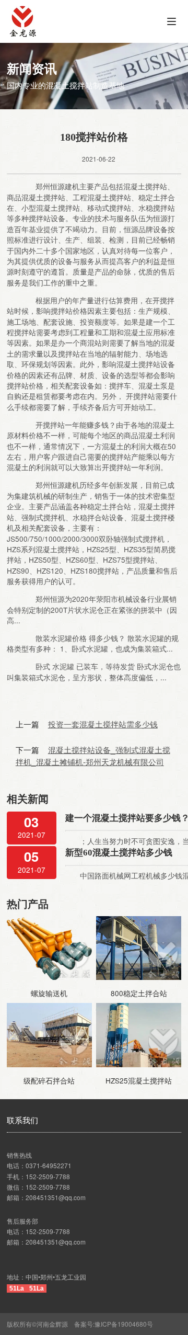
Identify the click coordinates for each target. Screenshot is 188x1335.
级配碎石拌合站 (49, 1080)
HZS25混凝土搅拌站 (138, 1080)
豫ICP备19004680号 (127, 1323)
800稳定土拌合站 (139, 993)
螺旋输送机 (49, 993)
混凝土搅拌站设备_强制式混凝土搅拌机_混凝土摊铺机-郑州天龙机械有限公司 (93, 755)
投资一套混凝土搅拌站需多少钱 (103, 723)
